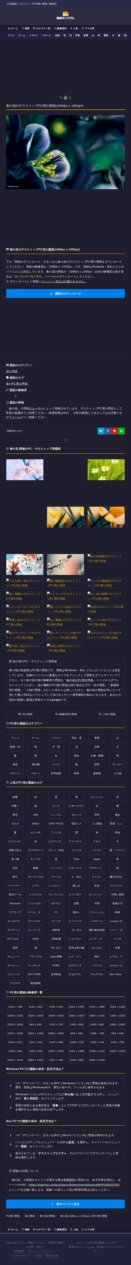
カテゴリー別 (42, 28)
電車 (106, 35)
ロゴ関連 (97, 823)
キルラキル (97, 974)
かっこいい (97, 797)
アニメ (11, 35)
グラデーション (98, 868)
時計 (97, 956)
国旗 (35, 868)
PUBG (56, 965)
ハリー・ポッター (120, 930)
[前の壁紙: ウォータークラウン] (61, 98)
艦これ (77, 885)
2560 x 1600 (35, 1033)
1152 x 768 (56, 1060)
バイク (56, 764)
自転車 (56, 930)
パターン (47, 35)
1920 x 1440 (35, 1015)
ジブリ (36, 885)
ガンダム (76, 930)
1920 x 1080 (76, 1051)
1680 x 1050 (117, 1024)
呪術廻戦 (36, 983)
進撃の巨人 (15, 850)
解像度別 (61, 28)
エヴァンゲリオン (58, 841)
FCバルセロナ (16, 938)
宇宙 (77, 35)
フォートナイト (16, 974)
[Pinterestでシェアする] (114, 431)
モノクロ (36, 859)
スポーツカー (76, 805)
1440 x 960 (77, 1060)
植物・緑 (15, 746)
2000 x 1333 (97, 1060)
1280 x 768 (97, 1033)
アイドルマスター (38, 921)
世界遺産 (56, 773)
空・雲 (56, 746)
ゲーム (21, 35)
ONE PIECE (56, 823)
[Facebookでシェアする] (107, 431)
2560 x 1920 (76, 1015)
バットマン (56, 868)
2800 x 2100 (97, 1015)
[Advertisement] (65, 67)
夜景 (86, 35)
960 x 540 (117, 1033)
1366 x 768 (97, 1042)
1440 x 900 (97, 1024)
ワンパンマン (56, 894)
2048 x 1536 (56, 1015)
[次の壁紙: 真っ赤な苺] (70, 98)
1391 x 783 (118, 1042)
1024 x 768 (15, 1006)
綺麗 (15, 797)
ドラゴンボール (16, 841)
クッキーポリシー (21, 1255)
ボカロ (15, 823)
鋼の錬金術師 (97, 930)
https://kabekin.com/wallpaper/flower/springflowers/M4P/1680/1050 (74, 1184)
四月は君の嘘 (76, 947)
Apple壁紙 (56, 956)
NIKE (36, 938)
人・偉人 (76, 876)
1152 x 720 (56, 1024)
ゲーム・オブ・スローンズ (43, 912)
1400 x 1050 (76, 1006)
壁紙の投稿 (52, 1255)
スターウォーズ (78, 868)
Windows (15, 903)
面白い (77, 912)
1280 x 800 (77, 1024)
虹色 (97, 885)
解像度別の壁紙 (68, 714)
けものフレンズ (78, 974)
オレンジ (76, 814)
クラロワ (15, 983)
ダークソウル (35, 876)
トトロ (117, 938)
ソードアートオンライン (22, 885)
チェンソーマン (16, 956)
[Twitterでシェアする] (101, 431)
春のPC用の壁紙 (16, 383)
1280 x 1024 (117, 1015)
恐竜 (76, 903)
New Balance (118, 974)
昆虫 (76, 755)
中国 (97, 903)
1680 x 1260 (15, 1015)
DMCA (38, 1255)
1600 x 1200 (117, 1006)
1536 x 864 (15, 1051)
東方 (15, 876)
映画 (76, 773)
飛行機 (36, 764)
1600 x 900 (36, 1051)
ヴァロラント (35, 850)
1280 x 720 (77, 1042)
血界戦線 (56, 974)
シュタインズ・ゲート (61, 885)
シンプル (56, 814)
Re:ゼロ (56, 947)
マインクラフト (119, 885)
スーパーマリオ (78, 921)
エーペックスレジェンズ (42, 930)
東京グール (15, 894)
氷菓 (117, 947)
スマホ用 (89, 28)
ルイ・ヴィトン (78, 956)
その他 (117, 773)
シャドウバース (78, 938)
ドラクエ (97, 965)
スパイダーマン (78, 894)
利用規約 (69, 1179)
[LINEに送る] (121, 431)
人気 (75, 28)
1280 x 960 (56, 1006)
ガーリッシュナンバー (20, 965)
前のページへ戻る (68, 1204)
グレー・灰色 (56, 850)
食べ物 (15, 859)
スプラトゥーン (16, 930)
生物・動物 (97, 755)
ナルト (97, 841)
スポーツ (15, 773)
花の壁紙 (12, 371)
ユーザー (37, 408)
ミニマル (76, 850)
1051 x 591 (36, 1042)
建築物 (97, 773)
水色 (35, 814)
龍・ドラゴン (117, 850)
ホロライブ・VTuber (81, 965)
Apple (97, 859)
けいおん (97, 947)
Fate (76, 859)
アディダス (35, 956)
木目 (15, 868)
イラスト (34, 35)
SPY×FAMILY (36, 974)
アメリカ (56, 832)
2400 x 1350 (117, 1051)
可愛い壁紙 (117, 894)
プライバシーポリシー (40, 1251)
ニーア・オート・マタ (102, 938)
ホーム (14, 28)
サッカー (117, 764)
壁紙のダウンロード (67, 293)
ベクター (97, 850)
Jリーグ (56, 921)
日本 (97, 814)
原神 (15, 947)
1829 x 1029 (56, 1051)
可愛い (15, 805)
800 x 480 (76, 1033)
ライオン (97, 876)
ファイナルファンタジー (83, 841)
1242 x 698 (56, 1042)
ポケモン (56, 903)
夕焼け (36, 823)
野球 (97, 764)
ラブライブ (15, 912)
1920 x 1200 (15, 1033)
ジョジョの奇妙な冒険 (41, 903)
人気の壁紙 (109, 714)
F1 (56, 912)
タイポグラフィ (16, 921)
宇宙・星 (76, 737)
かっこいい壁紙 (98, 894)
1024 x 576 (15, 1042)
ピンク (56, 805)
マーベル (56, 876)
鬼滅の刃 (117, 903)
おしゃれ (36, 832)
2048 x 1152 (97, 1051)
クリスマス (35, 894)
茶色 (117, 832)
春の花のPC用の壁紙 (28, 276)
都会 (117, 814)
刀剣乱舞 (56, 938)
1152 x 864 (35, 1006)
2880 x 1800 (56, 1033)
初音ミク (76, 823)
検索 (27, 28)
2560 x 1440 (15, 1060)
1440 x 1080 (97, 1006)
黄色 (15, 814)
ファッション (97, 912)
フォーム (14, 417)
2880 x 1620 (35, 1060)
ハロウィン (97, 921)
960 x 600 (36, 1024)
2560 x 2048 (15, 1024)
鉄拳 (117, 912)
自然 (57, 35)
